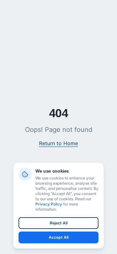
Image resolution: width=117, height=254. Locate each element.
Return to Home (58, 143)
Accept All (59, 237)
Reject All (59, 222)
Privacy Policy (48, 204)
